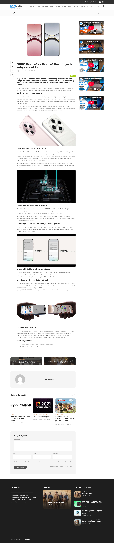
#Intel (34, 497)
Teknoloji (45, 6)
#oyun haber (21, 499)
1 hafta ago (84, 515)
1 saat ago (47, 506)
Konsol (70, 6)
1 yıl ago (17, 422)
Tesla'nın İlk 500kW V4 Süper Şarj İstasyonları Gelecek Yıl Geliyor (27, 362)
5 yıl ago (40, 419)
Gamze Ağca (22, 70)
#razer (29, 499)
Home (70, 13)
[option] (20, 410)
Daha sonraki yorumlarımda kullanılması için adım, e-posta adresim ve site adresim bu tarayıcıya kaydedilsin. (43, 461)
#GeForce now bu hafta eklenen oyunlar (22, 493)
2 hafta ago (84, 523)
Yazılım (64, 6)
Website (55, 453)
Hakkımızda (84, 6)
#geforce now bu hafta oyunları (20, 495)
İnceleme (77, 6)
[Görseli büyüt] (73, 116)
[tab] (77, 488)
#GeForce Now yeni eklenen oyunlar (21, 497)
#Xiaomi (14, 501)
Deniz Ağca (12, 422)
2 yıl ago (27, 70)
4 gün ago (84, 506)
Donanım (57, 6)
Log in (92, 1)
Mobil (51, 6)
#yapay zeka (22, 501)
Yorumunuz (17, 439)
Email (34, 453)
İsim (14, 453)
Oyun (38, 6)
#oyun (13, 499)
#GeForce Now (15, 491)
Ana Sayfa (32, 6)
